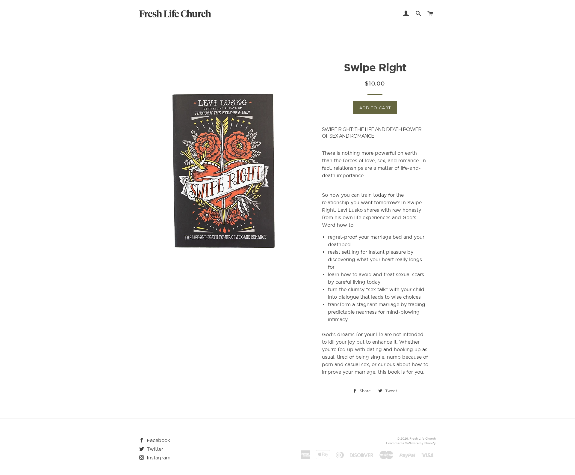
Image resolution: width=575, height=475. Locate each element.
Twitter (154, 449)
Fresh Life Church (422, 438)
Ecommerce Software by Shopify (411, 443)
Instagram (157, 457)
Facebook (157, 440)
